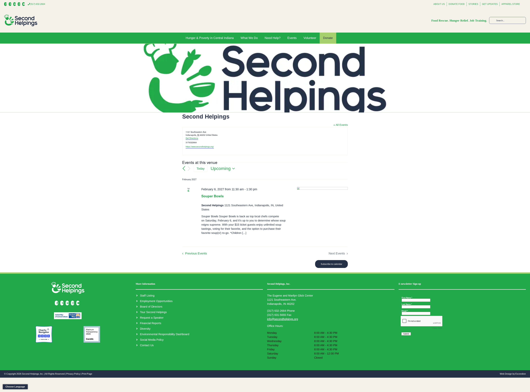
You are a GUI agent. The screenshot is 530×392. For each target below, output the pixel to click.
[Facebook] (6, 4)
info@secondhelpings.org (282, 319)
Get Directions (192, 138)
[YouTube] (24, 4)
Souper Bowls (212, 196)
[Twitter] (11, 4)
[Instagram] (20, 4)
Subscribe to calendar (331, 264)
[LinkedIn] (15, 4)
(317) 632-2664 (37, 4)
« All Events (340, 124)
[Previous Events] (184, 168)
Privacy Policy (73, 374)
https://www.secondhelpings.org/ (200, 146)
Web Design (506, 374)
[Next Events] (189, 168)
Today (201, 168)
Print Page (87, 374)
